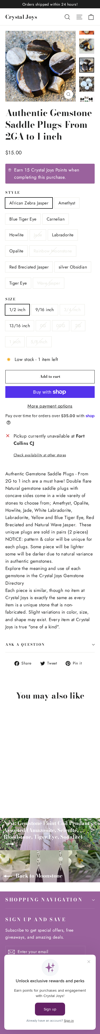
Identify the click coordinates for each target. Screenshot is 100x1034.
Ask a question (25, 644)
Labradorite (62, 235)
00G (60, 326)
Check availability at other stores (40, 455)
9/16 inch (44, 310)
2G (78, 326)
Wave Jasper (48, 283)
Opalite (16, 251)
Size (10, 299)
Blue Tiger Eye (23, 219)
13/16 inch (19, 326)
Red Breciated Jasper (29, 267)
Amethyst (66, 203)
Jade (38, 235)
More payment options (50, 406)
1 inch (15, 342)
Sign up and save (35, 919)
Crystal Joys (21, 17)
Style (12, 193)
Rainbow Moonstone (53, 251)
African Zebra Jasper (28, 203)
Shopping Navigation (44, 899)
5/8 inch (39, 342)
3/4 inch (72, 310)
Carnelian (56, 219)
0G (43, 326)
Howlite (16, 235)
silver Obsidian (73, 267)
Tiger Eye (18, 283)
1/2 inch (17, 310)
